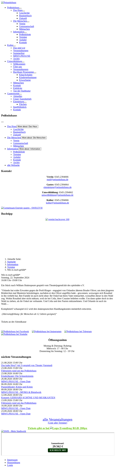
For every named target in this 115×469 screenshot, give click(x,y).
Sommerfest (18, 53)
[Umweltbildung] (23, 62)
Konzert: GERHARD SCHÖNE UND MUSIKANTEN (28, 397)
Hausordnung (13, 462)
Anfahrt (23, 40)
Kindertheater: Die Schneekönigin (17, 376)
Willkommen (19, 64)
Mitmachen (24, 29)
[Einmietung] (25, 102)
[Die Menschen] (28, 21)
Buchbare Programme (23, 72)
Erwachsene (25, 80)
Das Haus (17, 10)
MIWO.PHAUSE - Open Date (16, 381)
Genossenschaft (26, 26)
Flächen (23, 104)
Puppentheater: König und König (17, 387)
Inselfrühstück (20, 107)
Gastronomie (13, 93)
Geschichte (24, 13)
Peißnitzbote (25, 34)
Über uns (17, 66)
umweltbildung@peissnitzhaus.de (57, 195)
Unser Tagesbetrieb (22, 99)
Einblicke (17, 88)
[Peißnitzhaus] (20, 8)
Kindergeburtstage (28, 77)
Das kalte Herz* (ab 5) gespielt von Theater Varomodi (26, 365)
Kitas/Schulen (25, 74)
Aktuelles (17, 96)
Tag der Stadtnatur (22, 91)
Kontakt (23, 42)
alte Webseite (13, 165)
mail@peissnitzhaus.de (57, 179)
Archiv (16, 58)
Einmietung (18, 101)
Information (18, 31)
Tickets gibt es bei (39, 428)
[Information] (25, 32)
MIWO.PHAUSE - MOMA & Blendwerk (21, 392)
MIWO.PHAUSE (21, 56)
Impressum (12, 460)
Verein (22, 23)
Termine (23, 37)
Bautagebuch (25, 15)
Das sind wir (19, 48)
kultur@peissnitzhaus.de (57, 203)
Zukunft (23, 18)
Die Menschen (20, 21)
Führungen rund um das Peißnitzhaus (18, 370)
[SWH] (13, 431)
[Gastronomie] (20, 94)
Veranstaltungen (20, 50)
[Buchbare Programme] (35, 72)
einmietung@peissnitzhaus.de (58, 187)
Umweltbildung (14, 61)
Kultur (10, 45)
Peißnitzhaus (13, 7)
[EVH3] (22, 208)
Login (10, 465)
